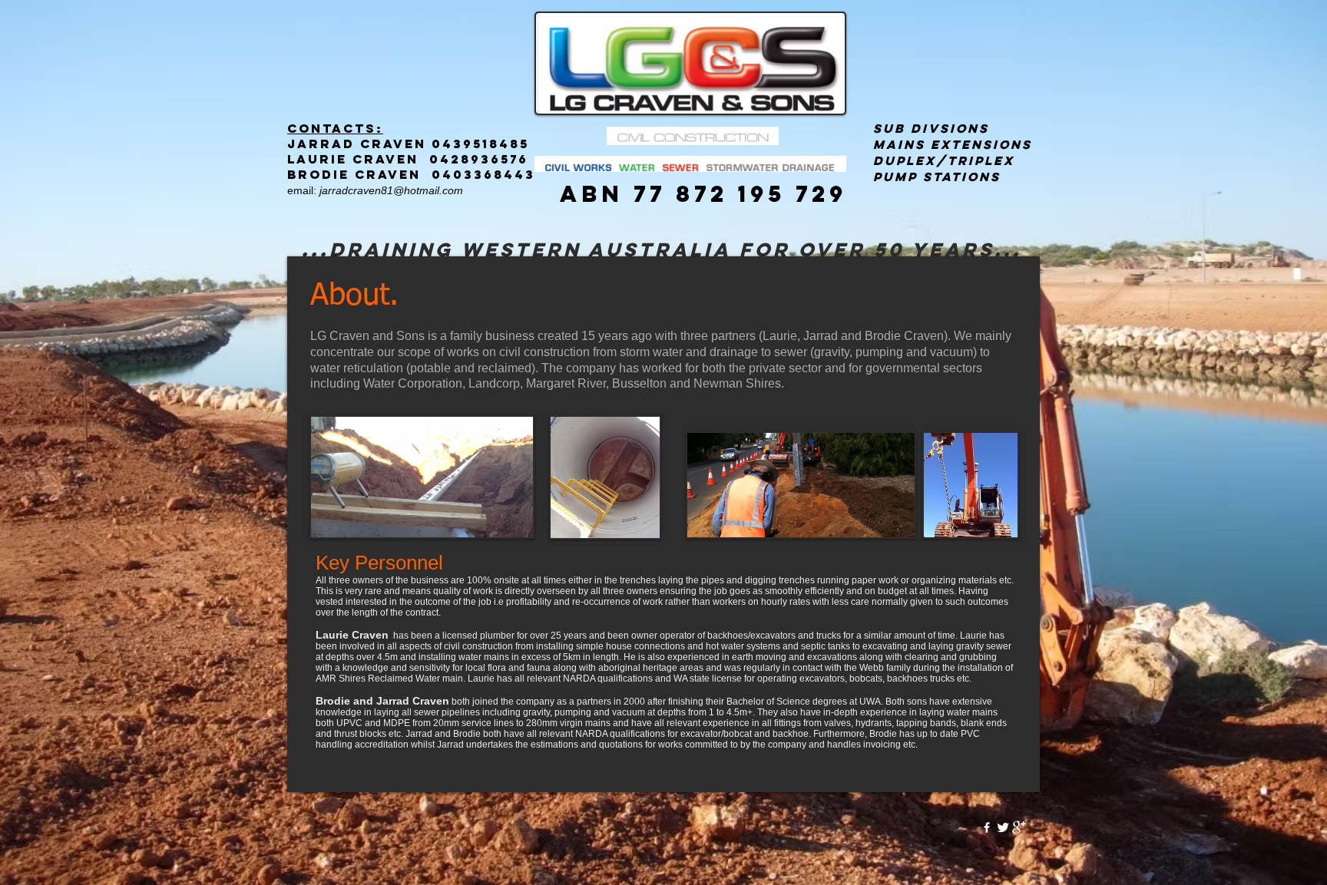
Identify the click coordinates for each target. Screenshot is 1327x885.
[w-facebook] (987, 827)
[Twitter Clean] (1003, 827)
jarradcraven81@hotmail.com (391, 190)
